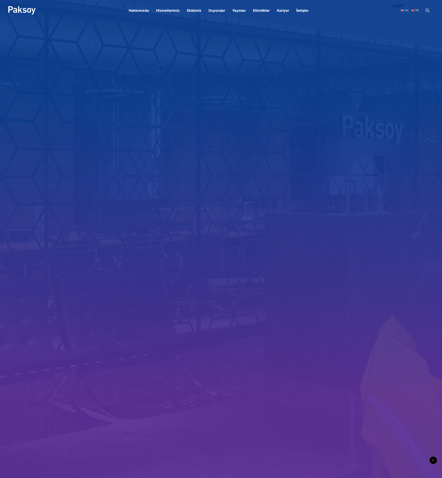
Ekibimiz (194, 10)
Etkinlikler (261, 10)
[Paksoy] (22, 10)
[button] (429, 10)
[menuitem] (138, 10)
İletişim (302, 10)
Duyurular (217, 10)
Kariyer (283, 10)
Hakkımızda (139, 10)
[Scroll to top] (433, 460)
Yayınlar (239, 10)
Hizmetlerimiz (168, 10)
